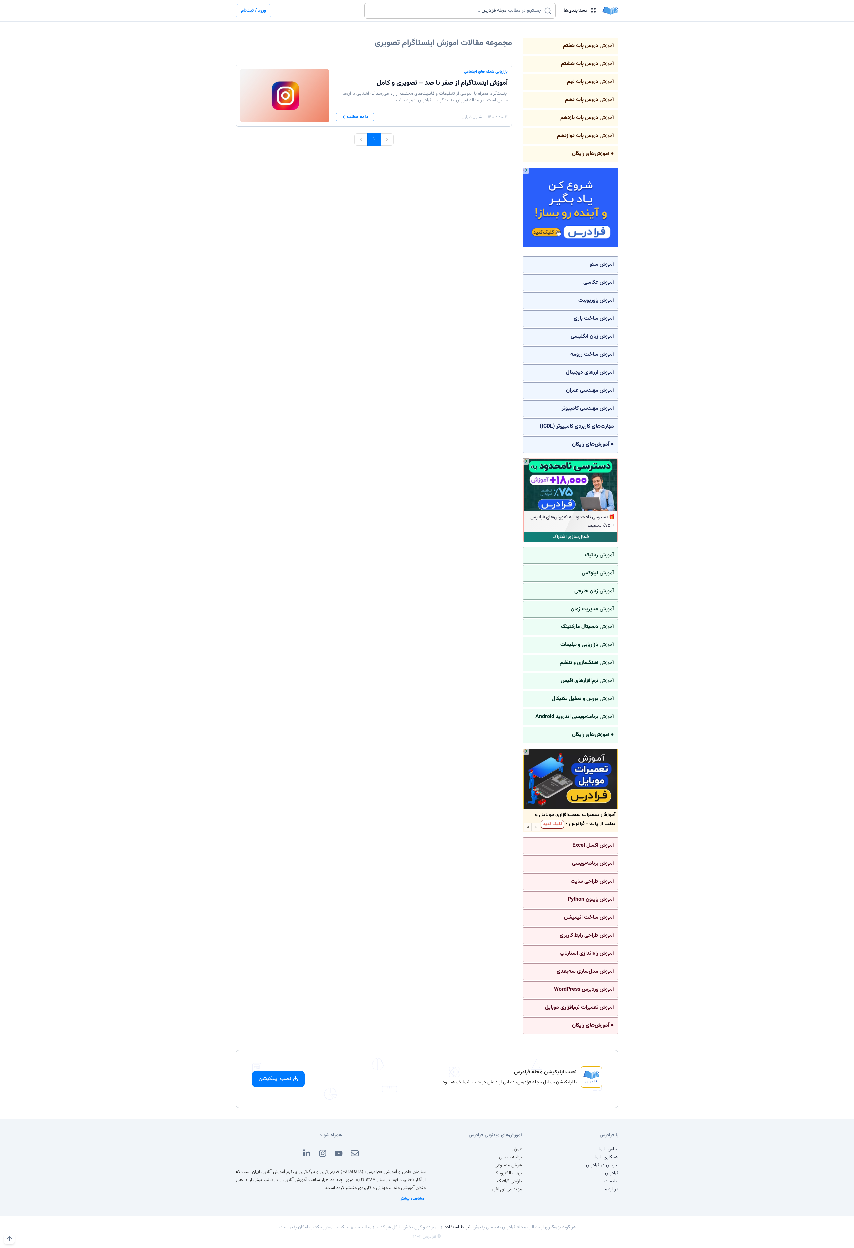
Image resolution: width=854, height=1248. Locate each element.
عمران (517, 1149)
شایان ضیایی (472, 117)
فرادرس (611, 1173)
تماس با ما (608, 1149)
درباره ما (610, 1189)
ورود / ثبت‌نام (253, 10)
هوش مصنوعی (508, 1165)
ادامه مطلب (358, 117)
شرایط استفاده (458, 1227)
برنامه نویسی (510, 1157)
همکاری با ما (606, 1157)
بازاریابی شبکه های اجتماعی (486, 72)
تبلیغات (611, 1181)
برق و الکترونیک (508, 1173)
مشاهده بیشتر (412, 1198)
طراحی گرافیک (509, 1181)
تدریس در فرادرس (602, 1165)
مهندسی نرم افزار (507, 1189)
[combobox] (455, 10)
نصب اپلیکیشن (275, 1079)
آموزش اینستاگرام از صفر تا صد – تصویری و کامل (442, 83)
